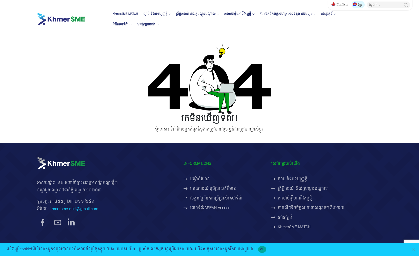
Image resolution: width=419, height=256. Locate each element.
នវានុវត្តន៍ (327, 14)
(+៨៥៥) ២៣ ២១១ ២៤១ (72, 201)
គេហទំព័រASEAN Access (210, 207)
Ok (262, 249)
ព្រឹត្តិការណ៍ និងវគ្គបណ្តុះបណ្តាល (196, 14)
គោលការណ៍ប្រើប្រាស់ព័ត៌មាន (213, 188)
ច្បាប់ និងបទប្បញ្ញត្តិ (155, 14)
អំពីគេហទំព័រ (120, 24)
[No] (413, 249)
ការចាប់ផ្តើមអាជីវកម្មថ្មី (237, 14)
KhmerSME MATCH (125, 14)
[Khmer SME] (61, 19)
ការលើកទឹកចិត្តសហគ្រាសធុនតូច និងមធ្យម (286, 14)
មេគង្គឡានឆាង (146, 24)
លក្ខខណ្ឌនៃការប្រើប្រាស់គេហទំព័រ (216, 198)
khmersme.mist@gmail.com (74, 209)
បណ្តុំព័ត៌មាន (200, 179)
